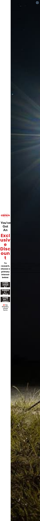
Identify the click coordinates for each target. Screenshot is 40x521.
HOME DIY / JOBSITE (5, 299)
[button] (5, 215)
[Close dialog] (37, 3)
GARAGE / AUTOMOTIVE (5, 292)
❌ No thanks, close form (5, 306)
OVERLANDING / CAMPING (5, 284)
